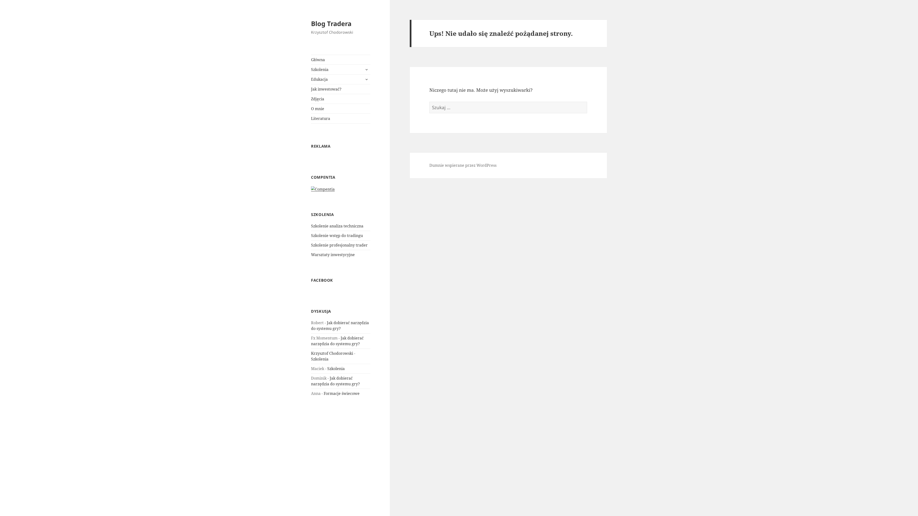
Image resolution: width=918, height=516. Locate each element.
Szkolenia (319, 69)
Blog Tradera (331, 23)
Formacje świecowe (342, 393)
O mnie (317, 108)
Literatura (320, 118)
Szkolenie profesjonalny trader (339, 245)
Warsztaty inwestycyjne (333, 254)
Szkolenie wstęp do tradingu (337, 235)
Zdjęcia (317, 99)
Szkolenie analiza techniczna (337, 226)
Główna (318, 59)
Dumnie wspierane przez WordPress (463, 165)
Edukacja (319, 79)
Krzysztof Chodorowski (332, 353)
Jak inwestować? (326, 89)
